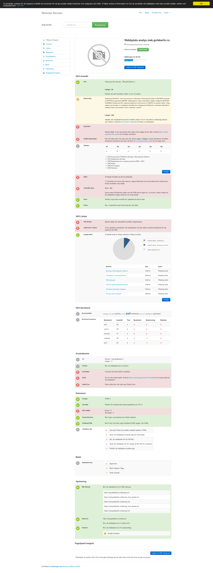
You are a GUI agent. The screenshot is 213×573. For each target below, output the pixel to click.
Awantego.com (56, 566)
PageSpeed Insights (52, 73)
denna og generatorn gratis (143, 141)
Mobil (46, 64)
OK (201, 3)
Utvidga (166, 172)
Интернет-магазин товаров (116, 289)
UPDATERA (143, 49)
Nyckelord (49, 52)
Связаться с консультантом (116, 275)
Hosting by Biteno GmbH (71, 566)
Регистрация (110, 280)
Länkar (47, 48)
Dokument (48, 60)
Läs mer (20, 5)
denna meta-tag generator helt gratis (141, 377)
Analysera (100, 24)
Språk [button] (166, 12)
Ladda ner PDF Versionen (135, 67)
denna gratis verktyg (127, 122)
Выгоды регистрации (113, 293)
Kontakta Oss (156, 12)
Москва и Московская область (117, 271)
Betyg (147, 12)
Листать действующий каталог (117, 284)
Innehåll (48, 44)
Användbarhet (50, 56)
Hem (140, 12)
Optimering (49, 69)
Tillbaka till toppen (52, 40)
